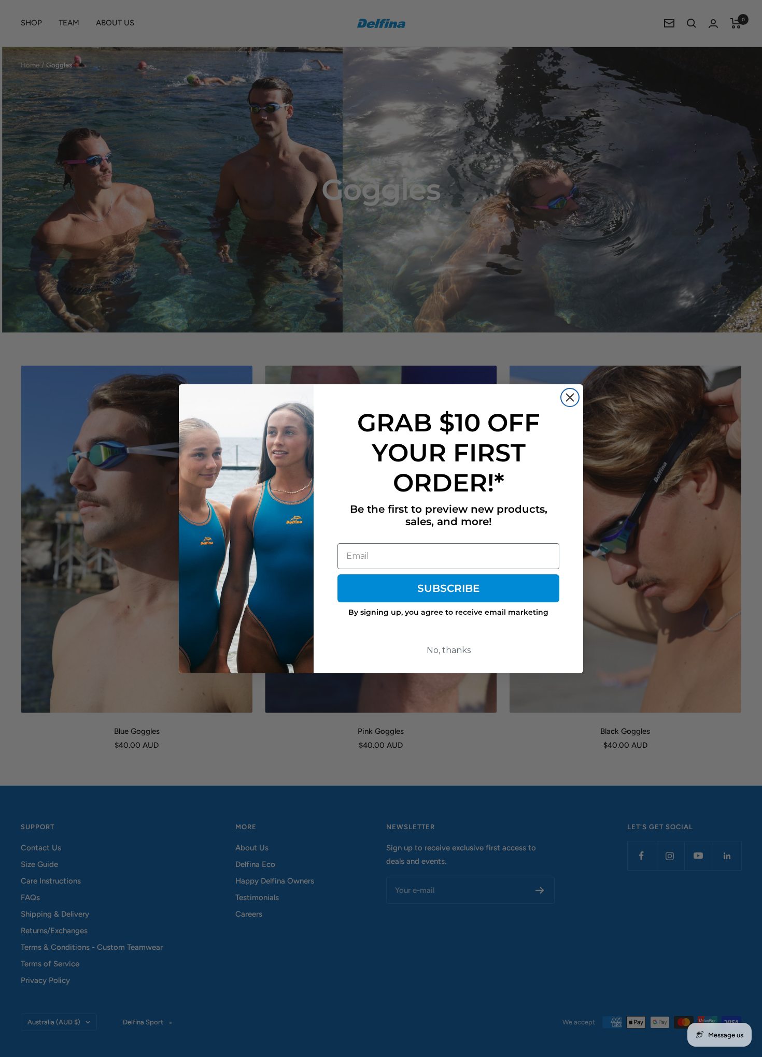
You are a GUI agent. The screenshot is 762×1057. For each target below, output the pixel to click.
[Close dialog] (570, 397)
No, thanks (449, 650)
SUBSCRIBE (448, 588)
